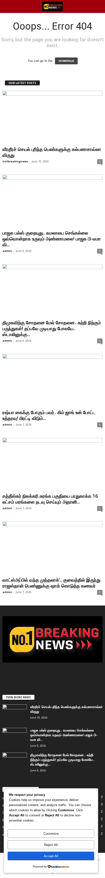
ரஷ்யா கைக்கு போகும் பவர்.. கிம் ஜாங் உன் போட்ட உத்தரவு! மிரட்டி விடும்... (48, 415)
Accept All (51, 856)
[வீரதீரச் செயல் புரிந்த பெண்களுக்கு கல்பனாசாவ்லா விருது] (52, 117)
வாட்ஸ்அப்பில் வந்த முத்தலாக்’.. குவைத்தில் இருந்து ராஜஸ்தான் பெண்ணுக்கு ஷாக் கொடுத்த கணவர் (51, 583)
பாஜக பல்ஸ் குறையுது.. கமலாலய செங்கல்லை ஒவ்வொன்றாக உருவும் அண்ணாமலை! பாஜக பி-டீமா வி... (51, 239)
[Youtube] (62, 674)
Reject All (51, 845)
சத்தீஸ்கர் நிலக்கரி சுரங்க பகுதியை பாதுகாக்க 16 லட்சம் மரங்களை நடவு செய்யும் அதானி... (50, 499)
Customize (51, 833)
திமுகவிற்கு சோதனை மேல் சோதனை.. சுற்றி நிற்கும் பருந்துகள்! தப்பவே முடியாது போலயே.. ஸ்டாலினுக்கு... (51, 328)
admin (7, 251)
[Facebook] (43, 674)
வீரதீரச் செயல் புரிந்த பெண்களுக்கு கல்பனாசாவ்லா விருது (51, 152)
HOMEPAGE (66, 60)
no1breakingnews (15, 161)
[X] (53, 674)
